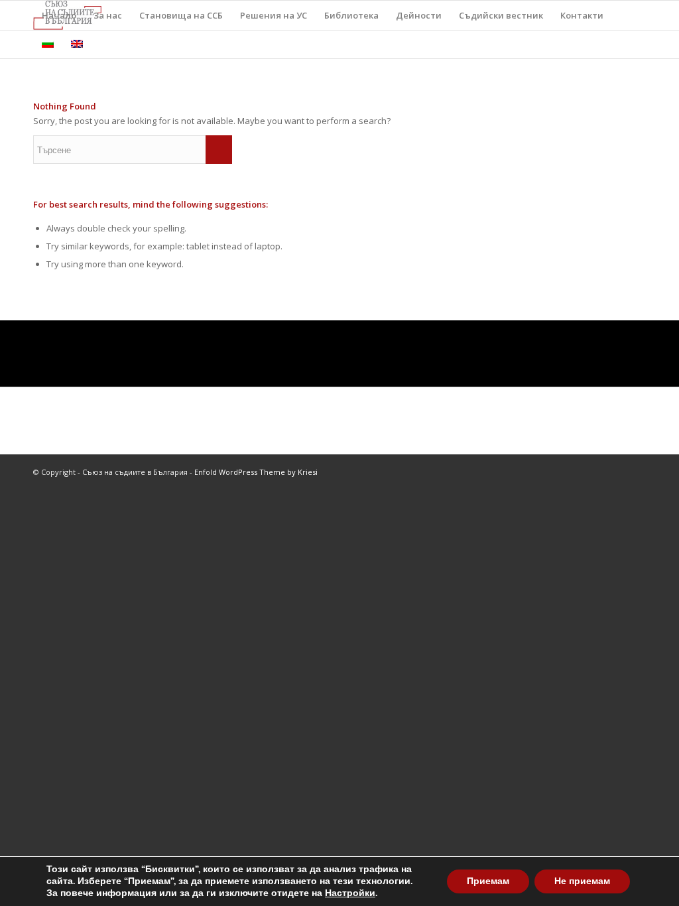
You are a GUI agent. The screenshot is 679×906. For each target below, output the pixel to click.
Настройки (350, 893)
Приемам (488, 881)
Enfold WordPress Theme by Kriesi (256, 472)
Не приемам (582, 881)
